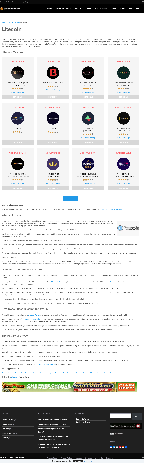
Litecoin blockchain (32, 319)
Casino (2, 2)
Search (112, 412)
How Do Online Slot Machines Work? (52, 420)
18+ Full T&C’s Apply (18, 92)
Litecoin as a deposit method (111, 209)
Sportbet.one (88, 107)
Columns (5, 429)
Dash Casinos (68, 373)
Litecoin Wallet (34, 315)
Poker (8, 2)
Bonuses (78, 8)
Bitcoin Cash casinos (58, 282)
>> (71, 199)
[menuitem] (2, 2)
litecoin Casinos (96, 373)
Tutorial (5, 438)
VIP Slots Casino (53, 153)
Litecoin (14, 377)
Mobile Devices (126, 8)
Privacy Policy (66, 458)
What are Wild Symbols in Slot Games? (53, 424)
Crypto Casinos (101, 8)
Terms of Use (52, 458)
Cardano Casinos (39, 373)
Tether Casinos (110, 373)
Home (49, 8)
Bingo (27, 2)
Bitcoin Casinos (110, 282)
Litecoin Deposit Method (46, 364)
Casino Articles (8, 420)
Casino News (7, 424)
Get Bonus (17, 97)
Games (114, 8)
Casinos (88, 8)
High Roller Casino (123, 107)
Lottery (21, 2)
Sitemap (88, 458)
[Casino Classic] (69, 387)
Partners (109, 458)
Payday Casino (18, 107)
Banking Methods (83, 422)
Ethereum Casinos (82, 373)
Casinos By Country (63, 8)
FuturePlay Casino (53, 107)
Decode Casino (123, 62)
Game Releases (8, 433)
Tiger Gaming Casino (17, 153)
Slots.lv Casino (88, 62)
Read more (88, 461)
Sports (14, 2)
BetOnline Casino (53, 62)
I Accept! (78, 461)
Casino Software (82, 419)
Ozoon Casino (18, 62)
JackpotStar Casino (88, 153)
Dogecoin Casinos (54, 373)
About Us (99, 458)
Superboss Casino (123, 153)
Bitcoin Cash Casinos (23, 373)
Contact (78, 458)
